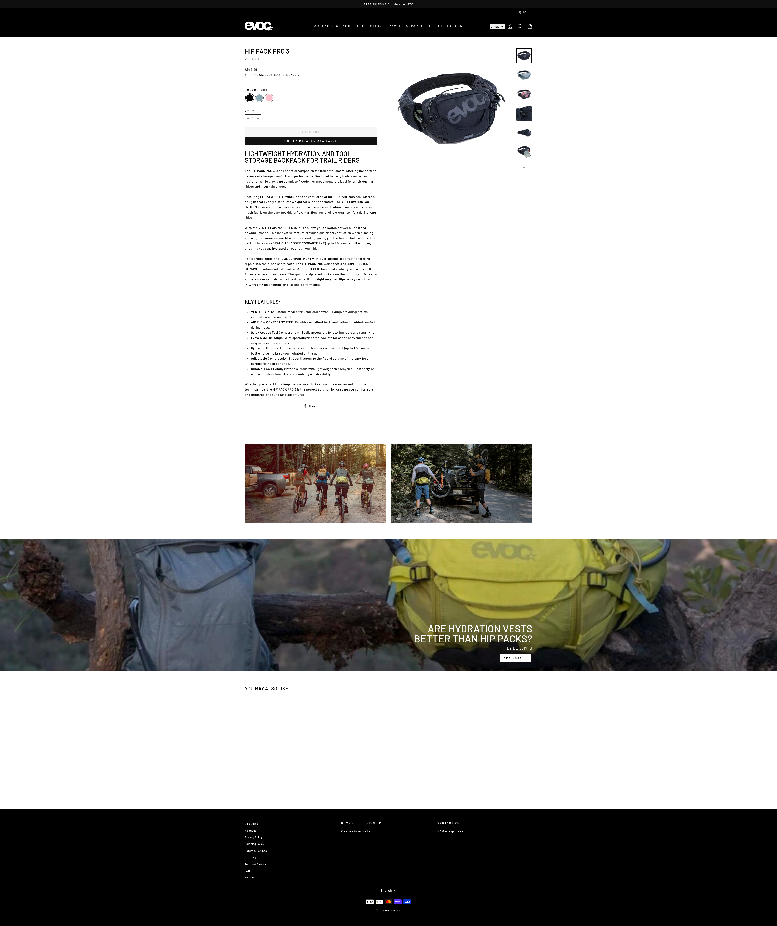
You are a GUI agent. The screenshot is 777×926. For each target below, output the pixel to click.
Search (249, 877)
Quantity (253, 110)
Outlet (435, 26)
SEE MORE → (515, 658)
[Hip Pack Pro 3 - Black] (274, 785)
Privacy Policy (253, 837)
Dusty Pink (269, 98)
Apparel (415, 26)
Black (250, 98)
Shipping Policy (254, 844)
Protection (369, 26)
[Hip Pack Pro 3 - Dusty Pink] (285, 785)
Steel (259, 98)
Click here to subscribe (355, 831)
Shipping (251, 74)
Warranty (250, 857)
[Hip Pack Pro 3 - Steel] (279, 785)
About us (250, 830)
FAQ (247, 870)
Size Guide (251, 823)
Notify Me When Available (311, 140)
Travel (394, 26)
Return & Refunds (256, 850)
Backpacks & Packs (332, 26)
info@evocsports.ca (450, 831)
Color (256, 89)
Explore (456, 26)
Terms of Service (255, 864)
